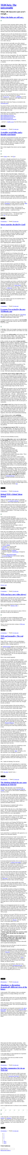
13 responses (4, 129)
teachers (2, 1118)
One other (5, 772)
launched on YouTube (14, 1076)
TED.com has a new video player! (13, 594)
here (5, 215)
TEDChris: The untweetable (8, 6)
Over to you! (4, 585)
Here (16, 751)
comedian (14, 550)
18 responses (4, 1065)
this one (15, 919)
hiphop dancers (4, 549)
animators (9, 1118)
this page (7, 952)
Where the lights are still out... (12, 17)
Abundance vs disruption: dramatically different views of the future (14, 987)
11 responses (4, 591)
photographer (15, 551)
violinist (8, 545)
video (25, 203)
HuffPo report (10, 122)
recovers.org (6, 96)
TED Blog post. (4, 103)
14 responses (4, 221)
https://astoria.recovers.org (7, 118)
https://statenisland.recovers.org (8, 116)
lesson (3, 547)
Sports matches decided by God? (13, 225)
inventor (5, 546)
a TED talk (9, 288)
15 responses (4, 491)
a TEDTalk (18, 96)
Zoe (14, 156)
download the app (10, 475)
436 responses (4, 779)
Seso (22, 957)
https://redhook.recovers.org (7, 115)
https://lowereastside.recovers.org (8, 119)
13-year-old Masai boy (7, 555)
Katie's (5, 156)
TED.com (22, 624)
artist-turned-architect (11, 554)
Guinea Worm (17, 285)
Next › (5, 1141)
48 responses (4, 982)
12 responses (4, 633)
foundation (7, 203)
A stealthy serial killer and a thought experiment (11, 133)
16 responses (4, 1131)
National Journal (7, 646)
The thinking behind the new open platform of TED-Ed (14, 784)
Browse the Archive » (6, 1150)
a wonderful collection (13, 501)
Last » (5, 1143)
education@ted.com (17, 965)
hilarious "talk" (14, 605)
